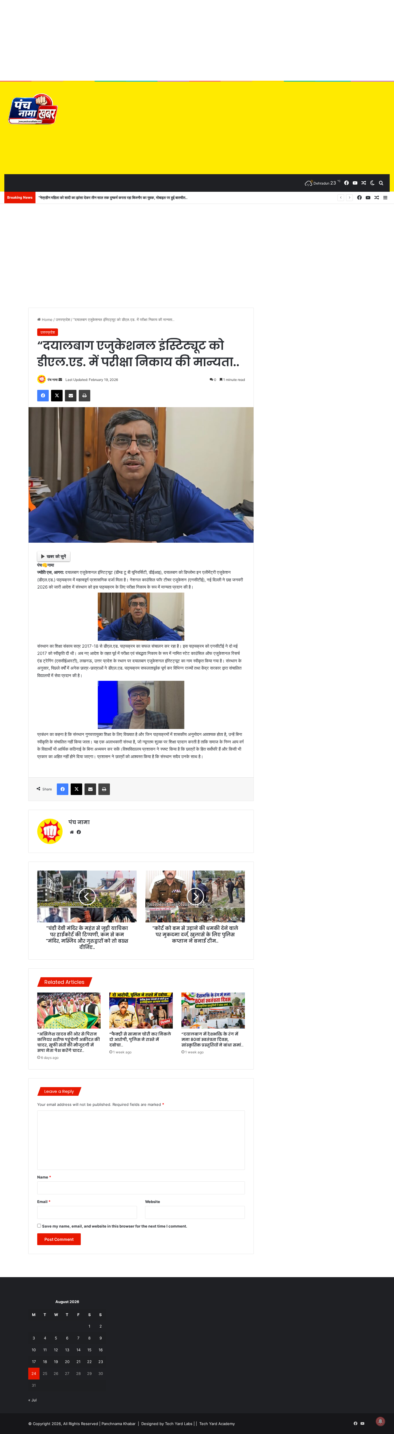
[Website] (71, 832)
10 (34, 1349)
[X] (57, 395)
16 (101, 1349)
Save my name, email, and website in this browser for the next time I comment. (114, 1226)
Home (46, 319)
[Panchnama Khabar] (32, 110)
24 (33, 1373)
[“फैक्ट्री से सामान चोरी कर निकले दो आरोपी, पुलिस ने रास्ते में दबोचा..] (141, 1010)
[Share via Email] (70, 395)
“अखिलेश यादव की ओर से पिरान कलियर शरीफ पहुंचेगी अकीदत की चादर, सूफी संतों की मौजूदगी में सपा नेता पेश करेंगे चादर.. (68, 1042)
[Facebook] (43, 395)
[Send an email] (60, 379)
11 (45, 1349)
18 (45, 1361)
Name (44, 1177)
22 (89, 1361)
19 (56, 1361)
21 (78, 1361)
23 (100, 1361)
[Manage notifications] (380, 1421)
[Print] (84, 395)
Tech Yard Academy (217, 1423)
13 (67, 1349)
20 (67, 1361)
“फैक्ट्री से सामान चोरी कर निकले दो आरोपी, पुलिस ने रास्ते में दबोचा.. (140, 1039)
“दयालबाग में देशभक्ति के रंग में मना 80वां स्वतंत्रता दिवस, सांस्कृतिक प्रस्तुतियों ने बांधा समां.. (212, 1039)
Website (152, 1201)
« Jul (32, 1400)
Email (43, 1201)
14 (78, 1349)
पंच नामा (53, 379)
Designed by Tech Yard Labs (166, 1423)
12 (56, 1349)
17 (34, 1361)
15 (89, 1349)
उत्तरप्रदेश (63, 319)
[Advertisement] (197, 40)
